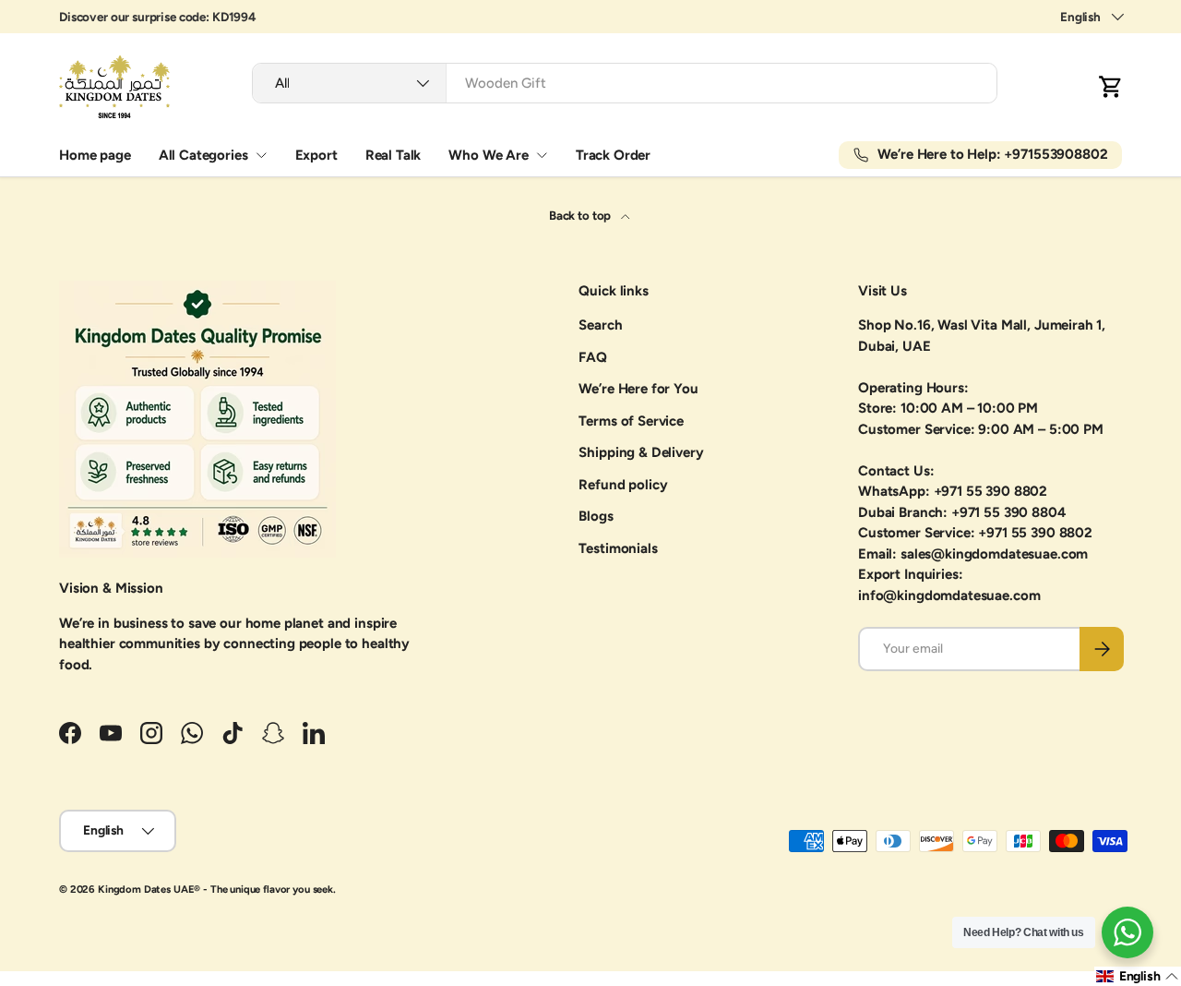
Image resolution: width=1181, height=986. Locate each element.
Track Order (613, 155)
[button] (1111, 86)
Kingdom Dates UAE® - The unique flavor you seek (215, 889)
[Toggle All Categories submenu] (261, 155)
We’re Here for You (638, 388)
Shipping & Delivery (641, 452)
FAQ (593, 357)
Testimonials (618, 548)
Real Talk (393, 155)
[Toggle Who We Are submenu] (542, 155)
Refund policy (623, 484)
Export (316, 155)
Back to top (581, 215)
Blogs (596, 516)
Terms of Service (631, 421)
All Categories (203, 155)
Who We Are (488, 155)
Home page (95, 155)
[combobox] (624, 83)
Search (600, 325)
